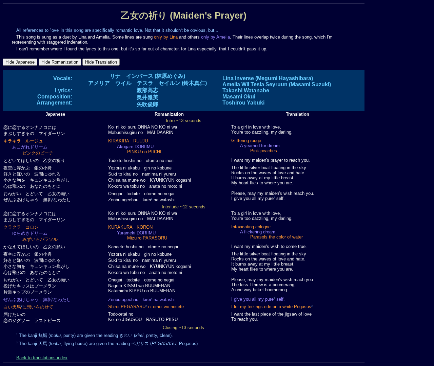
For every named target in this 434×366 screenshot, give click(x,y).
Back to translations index (41, 357)
